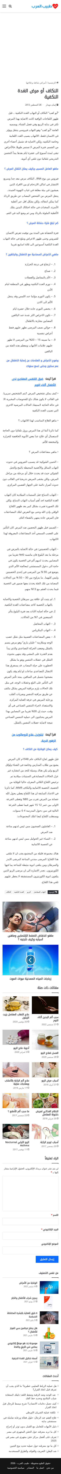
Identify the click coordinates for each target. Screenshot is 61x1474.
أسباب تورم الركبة (49, 1142)
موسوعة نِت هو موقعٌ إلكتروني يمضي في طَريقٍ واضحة (22, 1345)
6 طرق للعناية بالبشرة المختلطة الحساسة (22, 1315)
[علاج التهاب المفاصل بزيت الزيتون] (16, 1003)
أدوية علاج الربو (21, 1048)
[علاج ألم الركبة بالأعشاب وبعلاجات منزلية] (16, 1069)
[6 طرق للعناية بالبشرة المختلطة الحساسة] (49, 1317)
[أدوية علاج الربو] (16, 1037)
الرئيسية (52, 83)
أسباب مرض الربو (50, 1080)
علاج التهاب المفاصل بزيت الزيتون (16, 1016)
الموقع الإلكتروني (49, 1244)
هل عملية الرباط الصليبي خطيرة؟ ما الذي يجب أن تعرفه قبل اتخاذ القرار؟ (31, 1388)
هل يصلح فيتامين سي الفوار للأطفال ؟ (23, 1330)
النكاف (8, 892)
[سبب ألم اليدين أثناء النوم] (45, 1005)
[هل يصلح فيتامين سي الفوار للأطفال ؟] (49, 1332)
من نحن (50, 1468)
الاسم (54, 1215)
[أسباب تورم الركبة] (45, 1131)
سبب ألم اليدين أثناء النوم (48, 1019)
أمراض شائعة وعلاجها (36, 83)
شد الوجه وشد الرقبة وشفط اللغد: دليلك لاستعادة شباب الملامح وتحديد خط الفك (30, 1397)
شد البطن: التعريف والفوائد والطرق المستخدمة (32, 1451)
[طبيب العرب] (44, 6)
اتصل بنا (40, 1468)
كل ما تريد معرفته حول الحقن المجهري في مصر (31, 1432)
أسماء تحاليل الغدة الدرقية (24, 1358)
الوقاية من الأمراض (28, 1283)
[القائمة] (4, 7)
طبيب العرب (23, 1463)
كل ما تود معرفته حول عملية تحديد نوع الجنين (33, 1446)
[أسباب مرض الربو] (45, 1069)
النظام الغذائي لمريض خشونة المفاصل (47, 1113)
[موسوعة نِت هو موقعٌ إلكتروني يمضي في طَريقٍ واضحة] (49, 1348)
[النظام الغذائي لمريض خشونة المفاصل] (45, 1100)
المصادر (30, 1468)
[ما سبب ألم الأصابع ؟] (16, 1100)
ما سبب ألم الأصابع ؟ (18, 1111)
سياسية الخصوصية (15, 1468)
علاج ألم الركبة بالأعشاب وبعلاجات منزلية (17, 1082)
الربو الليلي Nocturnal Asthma (17, 1144)
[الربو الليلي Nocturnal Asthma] (16, 1131)
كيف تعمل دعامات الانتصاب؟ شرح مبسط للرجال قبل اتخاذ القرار (29, 1405)
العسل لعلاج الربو (49, 1053)
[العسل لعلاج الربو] (45, 1040)
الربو (29, 892)
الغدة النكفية (19, 892)
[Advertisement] (30, 47)
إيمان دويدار (51, 105)
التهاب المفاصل (40, 892)
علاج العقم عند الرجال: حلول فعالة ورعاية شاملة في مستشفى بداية (29, 1419)
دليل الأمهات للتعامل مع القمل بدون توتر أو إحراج (31, 1426)
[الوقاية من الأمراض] (49, 1287)
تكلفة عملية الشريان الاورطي (41, 1412)
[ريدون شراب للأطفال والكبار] (49, 1302)
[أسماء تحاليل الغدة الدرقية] (49, 1363)
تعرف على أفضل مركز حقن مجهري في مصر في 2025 (31, 1439)
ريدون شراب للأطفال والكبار (24, 1298)
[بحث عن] (10, 7)
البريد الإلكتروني (49, 1229)
